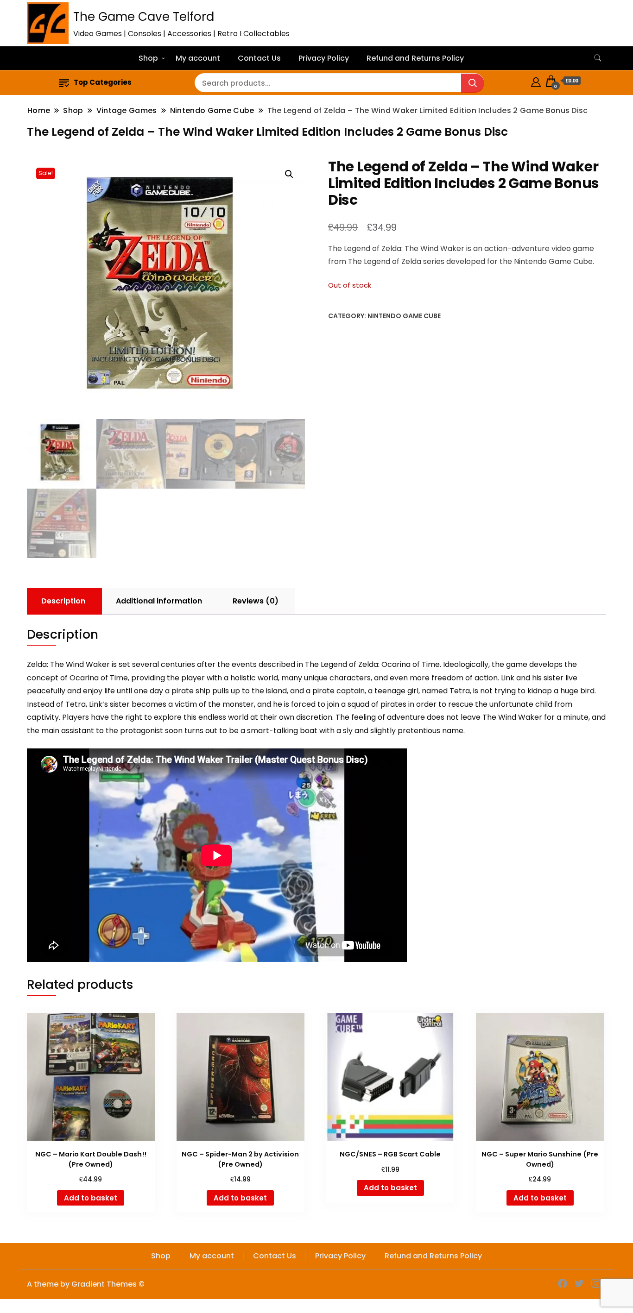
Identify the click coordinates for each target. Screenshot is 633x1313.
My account (198, 58)
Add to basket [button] (90, 1198)
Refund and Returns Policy (415, 58)
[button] (289, 174)
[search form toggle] (597, 58)
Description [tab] (63, 601)
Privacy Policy (323, 58)
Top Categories (103, 82)
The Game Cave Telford (143, 16)
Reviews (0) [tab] (256, 601)
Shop (148, 58)
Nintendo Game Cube (404, 315)
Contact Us (259, 58)
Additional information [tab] (159, 601)
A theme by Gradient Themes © (86, 1284)
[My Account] (536, 81)
